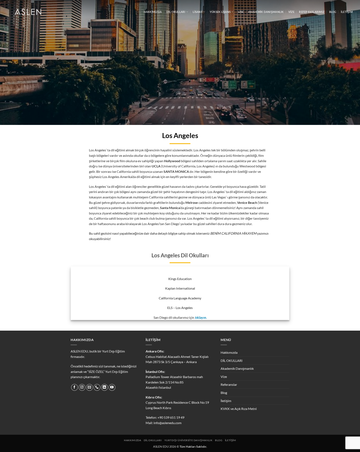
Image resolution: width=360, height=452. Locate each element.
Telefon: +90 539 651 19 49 (165, 417)
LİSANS (197, 12)
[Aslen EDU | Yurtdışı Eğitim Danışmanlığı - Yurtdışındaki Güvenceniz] (28, 12)
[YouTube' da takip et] (112, 387)
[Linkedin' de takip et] (104, 387)
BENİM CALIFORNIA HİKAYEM (233, 233)
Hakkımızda (229, 352)
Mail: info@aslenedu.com (163, 423)
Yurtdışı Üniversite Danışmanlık (188, 440)
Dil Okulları (153, 440)
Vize (224, 377)
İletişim (226, 401)
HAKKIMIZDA (153, 12)
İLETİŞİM (347, 12)
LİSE (241, 12)
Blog (224, 393)
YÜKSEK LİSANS (220, 12)
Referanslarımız (311, 12)
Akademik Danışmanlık (266, 12)
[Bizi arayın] (97, 387)
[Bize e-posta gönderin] (89, 387)
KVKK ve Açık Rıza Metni (239, 409)
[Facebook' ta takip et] (74, 387)
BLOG (332, 12)
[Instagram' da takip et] (82, 387)
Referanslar (229, 384)
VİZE (291, 12)
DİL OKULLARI (175, 12)
